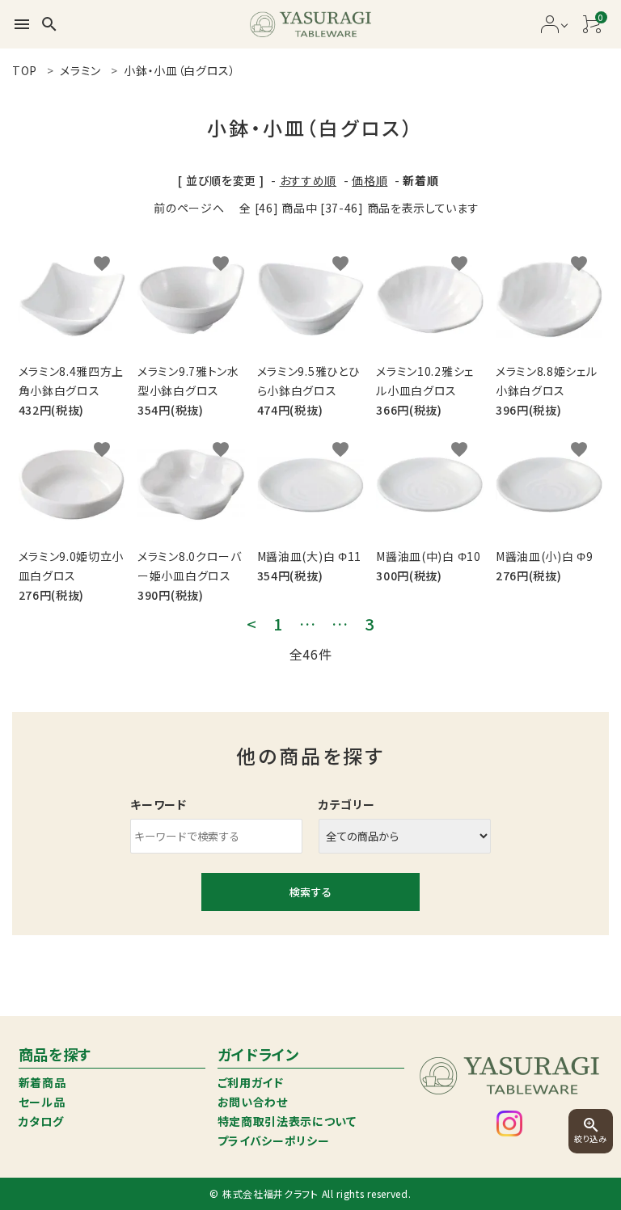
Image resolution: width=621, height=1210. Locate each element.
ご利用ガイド (251, 1082)
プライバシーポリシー (274, 1140)
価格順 (369, 180)
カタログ (41, 1121)
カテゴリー (347, 804)
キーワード (158, 804)
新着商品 (42, 1082)
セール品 (42, 1102)
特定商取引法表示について (287, 1121)
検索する (310, 892)
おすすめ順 (308, 180)
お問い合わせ (253, 1102)
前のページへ (189, 208)
